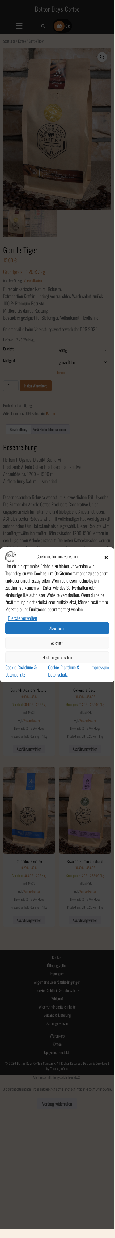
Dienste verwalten (22, 617)
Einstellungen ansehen (57, 657)
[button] (106, 556)
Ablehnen (57, 643)
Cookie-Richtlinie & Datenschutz (21, 671)
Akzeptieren (57, 628)
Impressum (100, 667)
